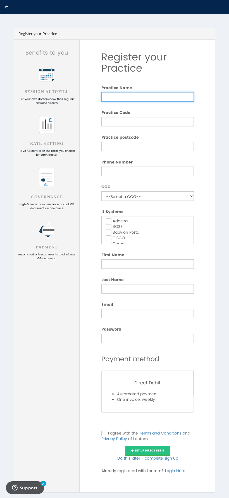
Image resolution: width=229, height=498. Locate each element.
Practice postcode (120, 137)
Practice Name (116, 88)
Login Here (175, 471)
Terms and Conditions (160, 433)
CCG (106, 187)
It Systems (112, 212)
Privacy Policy (114, 439)
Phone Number (117, 162)
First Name (112, 255)
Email (107, 304)
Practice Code (115, 113)
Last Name (112, 280)
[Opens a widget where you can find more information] (25, 488)
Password (111, 329)
